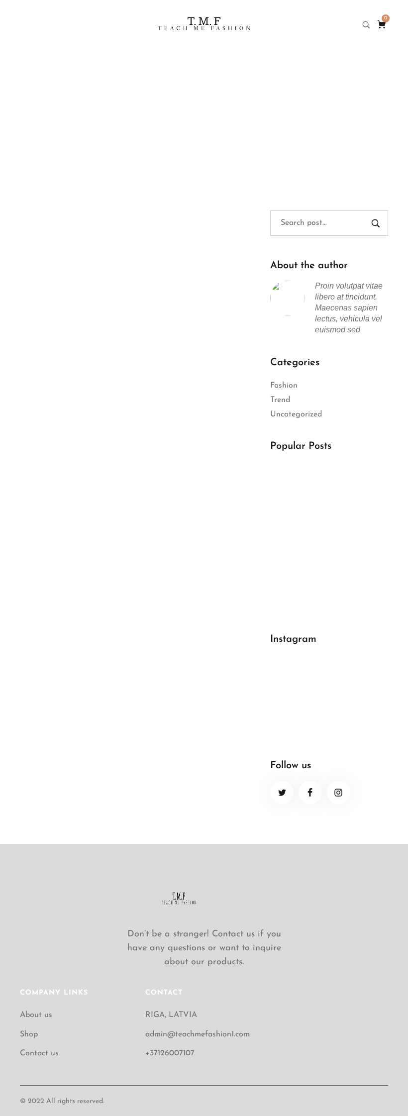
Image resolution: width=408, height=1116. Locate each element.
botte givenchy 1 (67, 371)
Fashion (284, 386)
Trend (280, 400)
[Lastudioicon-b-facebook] (310, 792)
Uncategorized (296, 414)
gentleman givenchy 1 (82, 205)
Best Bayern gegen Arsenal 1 (323, 591)
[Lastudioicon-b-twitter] (282, 792)
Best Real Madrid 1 (305, 540)
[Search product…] (366, 25)
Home (168, 113)
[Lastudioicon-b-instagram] (338, 792)
